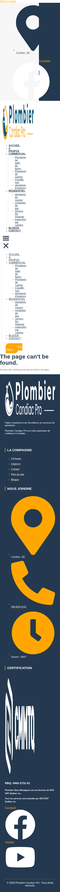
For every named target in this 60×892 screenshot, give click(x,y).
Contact (15, 230)
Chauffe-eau (19, 181)
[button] (5, 242)
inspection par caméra (20, 222)
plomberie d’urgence (20, 186)
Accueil (14, 145)
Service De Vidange (19, 214)
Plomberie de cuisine (20, 174)
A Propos (14, 149)
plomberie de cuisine (20, 197)
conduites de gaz (20, 205)
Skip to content (8, 1)
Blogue (14, 228)
